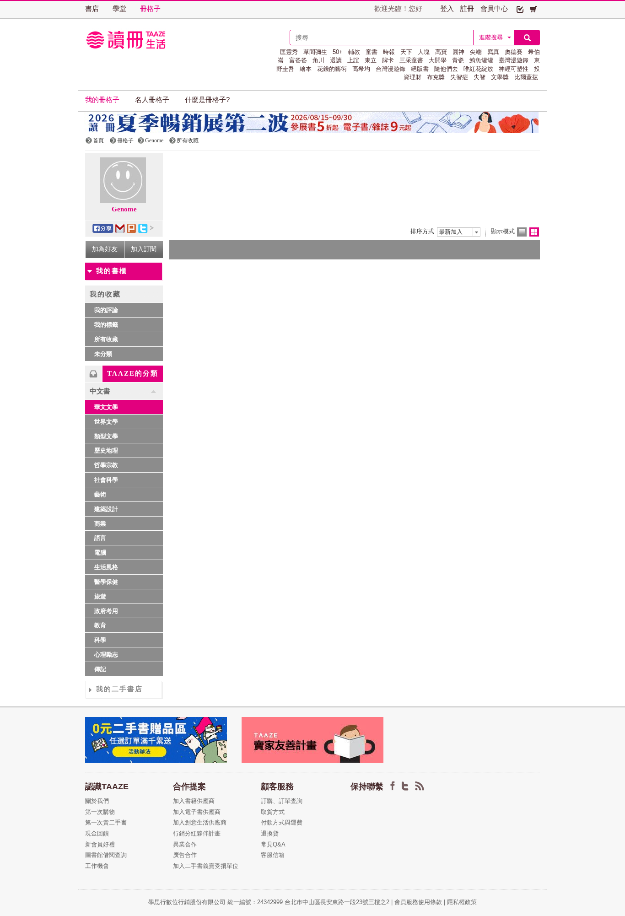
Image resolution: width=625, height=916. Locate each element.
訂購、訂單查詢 (281, 800)
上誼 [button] (353, 60)
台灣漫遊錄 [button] (390, 68)
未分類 (103, 353)
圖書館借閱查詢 (106, 854)
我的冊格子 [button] (102, 99)
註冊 (467, 8)
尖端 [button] (476, 51)
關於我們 (97, 800)
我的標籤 (106, 324)
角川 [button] (318, 60)
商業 (100, 523)
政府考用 (106, 611)
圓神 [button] (458, 51)
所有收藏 (106, 339)
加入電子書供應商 (197, 811)
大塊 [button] (424, 51)
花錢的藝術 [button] (332, 68)
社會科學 (106, 479)
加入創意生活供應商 (199, 822)
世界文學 (106, 421)
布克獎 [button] (436, 77)
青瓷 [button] (458, 60)
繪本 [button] (306, 68)
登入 (447, 8)
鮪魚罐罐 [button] (481, 60)
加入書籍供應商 (194, 800)
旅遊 (100, 596)
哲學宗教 (106, 465)
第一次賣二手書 (106, 822)
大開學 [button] (438, 60)
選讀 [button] (336, 60)
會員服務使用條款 (418, 902)
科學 (100, 639)
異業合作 (185, 844)
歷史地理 (106, 450)
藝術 (100, 494)
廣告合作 (185, 854)
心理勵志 (106, 654)
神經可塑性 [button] (513, 68)
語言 (100, 537)
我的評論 (106, 310)
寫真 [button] (493, 51)
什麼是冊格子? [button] (207, 99)
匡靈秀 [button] (289, 51)
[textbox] (381, 37)
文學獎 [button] (500, 77)
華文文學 (106, 407)
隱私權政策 (462, 902)
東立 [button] (371, 60)
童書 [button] (371, 51)
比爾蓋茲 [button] (526, 77)
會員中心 (494, 8)
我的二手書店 (119, 689)
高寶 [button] (441, 51)
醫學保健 (106, 581)
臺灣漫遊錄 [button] (513, 60)
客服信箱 (273, 854)
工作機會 (97, 865)
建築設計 (106, 509)
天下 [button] (406, 51)
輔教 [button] (354, 51)
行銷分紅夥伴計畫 (197, 833)
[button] (520, 9)
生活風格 (106, 567)
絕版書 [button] (420, 68)
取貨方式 (273, 811)
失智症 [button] (459, 77)
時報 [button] (389, 51)
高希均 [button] (361, 68)
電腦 (100, 552)
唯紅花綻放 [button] (478, 68)
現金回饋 (97, 833)
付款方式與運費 (281, 822)
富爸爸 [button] (298, 60)
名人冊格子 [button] (152, 99)
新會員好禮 (100, 844)
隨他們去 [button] (446, 68)
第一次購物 (100, 811)
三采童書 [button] (411, 60)
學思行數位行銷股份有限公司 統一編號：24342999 (216, 902)
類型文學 (106, 436)
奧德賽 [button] (514, 51)
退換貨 (270, 833)
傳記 (100, 669)
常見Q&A (273, 844)
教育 (100, 625)
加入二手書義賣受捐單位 (205, 865)
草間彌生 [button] (315, 51)
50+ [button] (338, 51)
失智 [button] (479, 77)
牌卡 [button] (388, 60)
